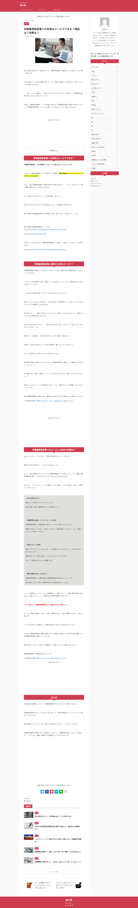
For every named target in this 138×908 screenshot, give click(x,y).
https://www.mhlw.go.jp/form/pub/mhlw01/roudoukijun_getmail (45, 249)
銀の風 (23, 5)
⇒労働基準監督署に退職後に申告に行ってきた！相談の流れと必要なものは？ (48, 401)
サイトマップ (41, 9)
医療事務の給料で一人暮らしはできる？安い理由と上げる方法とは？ (58, 852)
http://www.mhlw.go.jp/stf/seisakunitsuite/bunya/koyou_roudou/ (45, 229)
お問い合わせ (56, 9)
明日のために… (69, 903)
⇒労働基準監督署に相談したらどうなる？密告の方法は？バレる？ (45, 658)
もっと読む (55, 871)
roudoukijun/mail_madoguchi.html (35, 234)
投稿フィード (94, 180)
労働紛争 (28, 801)
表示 (56, 150)
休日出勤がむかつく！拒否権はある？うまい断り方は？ (53, 816)
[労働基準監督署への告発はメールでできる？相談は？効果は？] (56, 792)
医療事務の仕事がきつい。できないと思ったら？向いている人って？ (58, 862)
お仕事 (27, 798)
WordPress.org (95, 186)
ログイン (93, 178)
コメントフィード (96, 183)
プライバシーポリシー (27, 9)
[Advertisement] (54, 134)
